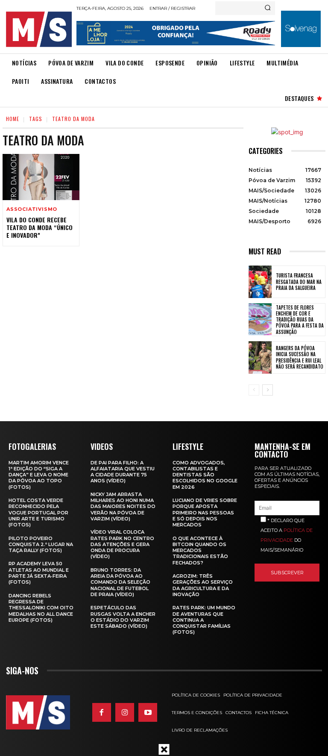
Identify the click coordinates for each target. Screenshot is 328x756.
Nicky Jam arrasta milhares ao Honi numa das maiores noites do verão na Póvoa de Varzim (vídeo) (123, 506)
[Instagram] (124, 712)
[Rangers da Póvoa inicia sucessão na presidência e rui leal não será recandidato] (260, 357)
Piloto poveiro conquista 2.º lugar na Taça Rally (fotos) (41, 544)
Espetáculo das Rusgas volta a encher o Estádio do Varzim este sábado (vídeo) (123, 617)
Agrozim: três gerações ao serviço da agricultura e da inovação (203, 585)
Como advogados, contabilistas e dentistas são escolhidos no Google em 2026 (205, 475)
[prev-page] (254, 390)
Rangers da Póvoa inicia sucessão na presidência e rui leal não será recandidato (299, 357)
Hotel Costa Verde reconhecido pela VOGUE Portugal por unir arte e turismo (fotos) (38, 512)
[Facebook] (101, 712)
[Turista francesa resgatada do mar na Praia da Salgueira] (260, 282)
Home (12, 118)
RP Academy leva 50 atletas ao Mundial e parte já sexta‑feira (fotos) (39, 573)
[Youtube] (147, 712)
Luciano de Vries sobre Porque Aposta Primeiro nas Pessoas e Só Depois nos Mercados (205, 512)
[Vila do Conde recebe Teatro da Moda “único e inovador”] (41, 177)
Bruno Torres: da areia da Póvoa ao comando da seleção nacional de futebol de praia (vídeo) (120, 582)
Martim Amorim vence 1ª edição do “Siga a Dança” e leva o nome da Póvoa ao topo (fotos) (39, 475)
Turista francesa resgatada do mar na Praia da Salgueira (299, 281)
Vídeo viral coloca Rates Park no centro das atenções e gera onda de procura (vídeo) (122, 544)
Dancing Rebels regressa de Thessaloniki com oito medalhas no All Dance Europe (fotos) (41, 608)
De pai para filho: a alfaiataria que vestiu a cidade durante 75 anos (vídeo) (123, 472)
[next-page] (267, 390)
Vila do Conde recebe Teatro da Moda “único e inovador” (39, 227)
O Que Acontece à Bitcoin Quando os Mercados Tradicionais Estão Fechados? (200, 550)
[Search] (267, 8)
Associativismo (31, 209)
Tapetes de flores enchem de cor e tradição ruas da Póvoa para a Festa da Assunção (300, 319)
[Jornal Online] (38, 29)
